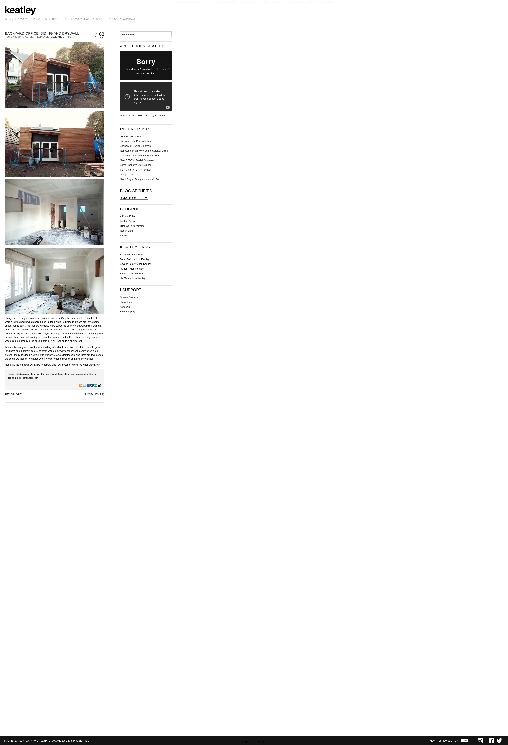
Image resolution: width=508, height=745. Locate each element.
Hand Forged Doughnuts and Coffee (139, 179)
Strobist (124, 235)
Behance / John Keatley (133, 254)
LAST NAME (450, 708)
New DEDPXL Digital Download (137, 160)
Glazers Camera (129, 297)
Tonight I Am (126, 174)
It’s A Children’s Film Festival (135, 169)
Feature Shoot (127, 221)
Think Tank (126, 302)
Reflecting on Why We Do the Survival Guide (144, 150)
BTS (67, 18)
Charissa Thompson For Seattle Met (139, 155)
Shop (99, 18)
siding (11, 377)
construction (43, 373)
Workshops (82, 18)
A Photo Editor (128, 216)
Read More (13, 394)
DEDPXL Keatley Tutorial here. (152, 115)
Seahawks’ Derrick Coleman (135, 145)
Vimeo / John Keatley (131, 273)
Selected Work (16, 18)
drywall (53, 373)
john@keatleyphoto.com (43, 740)
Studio (18, 377)
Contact (129, 18)
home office (63, 373)
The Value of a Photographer (135, 141)
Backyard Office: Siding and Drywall (42, 33)
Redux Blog (126, 230)
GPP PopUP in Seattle (132, 136)
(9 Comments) (94, 394)
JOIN (464, 740)
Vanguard (125, 306)
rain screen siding (79, 373)
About (113, 18)
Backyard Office (61, 37)
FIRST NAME (450, 700)
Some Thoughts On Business (135, 164)
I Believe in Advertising (132, 225)
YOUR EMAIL (450, 716)
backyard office (27, 373)
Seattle (92, 373)
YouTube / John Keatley (132, 278)
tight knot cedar (30, 377)
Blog (55, 18)
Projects (40, 18)
